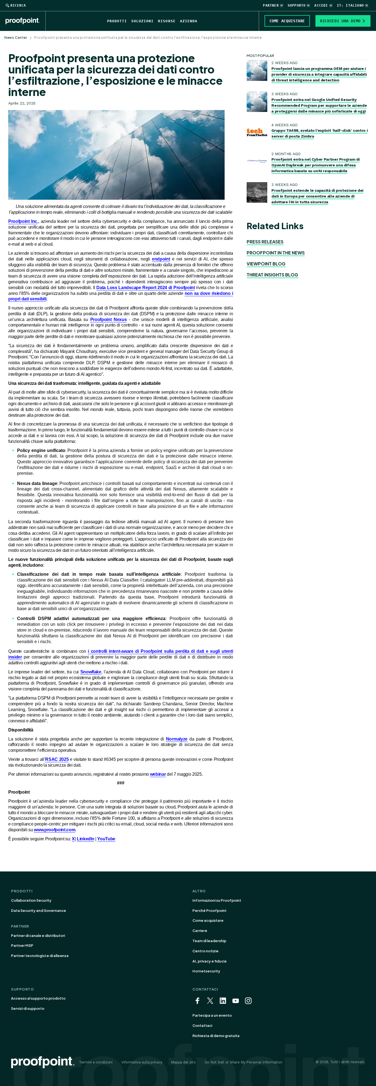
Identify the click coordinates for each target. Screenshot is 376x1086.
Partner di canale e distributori (38, 935)
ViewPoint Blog (266, 264)
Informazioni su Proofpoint (216, 900)
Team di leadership (209, 941)
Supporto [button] (297, 5)
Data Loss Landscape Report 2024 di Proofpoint (145, 287)
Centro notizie (205, 951)
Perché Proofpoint (209, 910)
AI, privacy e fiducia (209, 961)
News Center (15, 37)
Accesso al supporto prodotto (38, 998)
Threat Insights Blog (272, 275)
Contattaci (202, 1025)
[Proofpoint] (26, 21)
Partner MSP (22, 945)
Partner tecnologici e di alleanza (40, 955)
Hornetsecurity (206, 971)
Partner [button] (271, 5)
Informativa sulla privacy (141, 1062)
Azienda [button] (188, 21)
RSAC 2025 (57, 759)
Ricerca (18, 5)
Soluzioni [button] (142, 21)
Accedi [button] (321, 5)
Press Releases (265, 242)
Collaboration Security (31, 900)
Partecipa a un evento (212, 1015)
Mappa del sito (183, 1062)
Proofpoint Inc (22, 221)
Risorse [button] (166, 21)
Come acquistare (208, 920)
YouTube (106, 839)
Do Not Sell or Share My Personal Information (243, 1062)
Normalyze (176, 739)
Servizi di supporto (27, 1008)
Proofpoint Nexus (108, 319)
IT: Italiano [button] (350, 5)
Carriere (199, 930)
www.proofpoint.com (54, 829)
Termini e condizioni (96, 1062)
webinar (158, 774)
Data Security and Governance (38, 910)
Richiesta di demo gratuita (215, 1035)
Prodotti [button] (117, 21)
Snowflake (90, 672)
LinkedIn (85, 839)
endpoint (161, 259)
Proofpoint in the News (276, 253)
